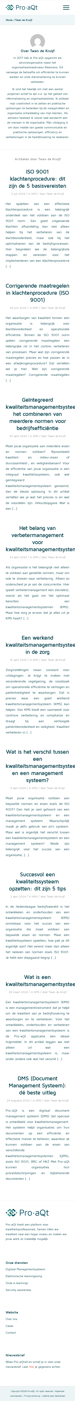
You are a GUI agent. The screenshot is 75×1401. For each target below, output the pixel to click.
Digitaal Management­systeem (25, 1269)
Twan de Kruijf (55, 193)
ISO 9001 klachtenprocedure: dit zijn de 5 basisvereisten (37, 178)
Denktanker (60, 1396)
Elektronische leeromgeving (24, 1276)
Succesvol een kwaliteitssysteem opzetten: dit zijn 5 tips (37, 881)
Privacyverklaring (32, 1396)
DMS (38, 1100)
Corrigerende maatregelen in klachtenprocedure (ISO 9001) (37, 292)
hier (31, 1366)
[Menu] (64, 7)
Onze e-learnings (17, 1283)
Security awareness (18, 1289)
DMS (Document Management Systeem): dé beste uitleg (37, 1085)
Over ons (11, 1319)
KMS (34, 193)
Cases (9, 1325)
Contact (11, 1332)
